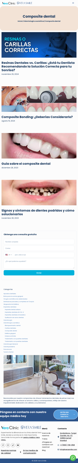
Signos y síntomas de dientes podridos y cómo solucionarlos (38, 212)
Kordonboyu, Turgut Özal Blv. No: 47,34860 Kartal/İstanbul (68, 437)
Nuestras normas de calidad (8, 451)
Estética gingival (10, 333)
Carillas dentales (10, 328)
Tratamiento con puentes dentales (16, 339)
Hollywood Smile (10, 336)
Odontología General (11, 344)
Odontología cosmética (34, 21)
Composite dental (11, 331)
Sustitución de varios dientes (14, 317)
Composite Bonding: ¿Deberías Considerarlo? (37, 117)
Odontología (8, 320)
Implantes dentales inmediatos (15, 315)
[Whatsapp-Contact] (73, 458)
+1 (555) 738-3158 (67, 445)
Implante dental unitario (13, 310)
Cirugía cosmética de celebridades (15, 299)
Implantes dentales (10, 307)
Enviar (39, 273)
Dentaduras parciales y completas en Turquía (19, 302)
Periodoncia (8, 349)
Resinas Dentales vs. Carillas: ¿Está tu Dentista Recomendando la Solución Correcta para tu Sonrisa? (38, 66)
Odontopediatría (9, 347)
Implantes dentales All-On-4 (14, 312)
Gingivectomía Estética (11, 304)
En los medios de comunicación (30, 451)
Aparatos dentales (10, 294)
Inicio (20, 21)
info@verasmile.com (68, 449)
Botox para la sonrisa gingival (13, 296)
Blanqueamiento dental (13, 325)
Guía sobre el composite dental (26, 163)
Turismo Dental (8, 352)
